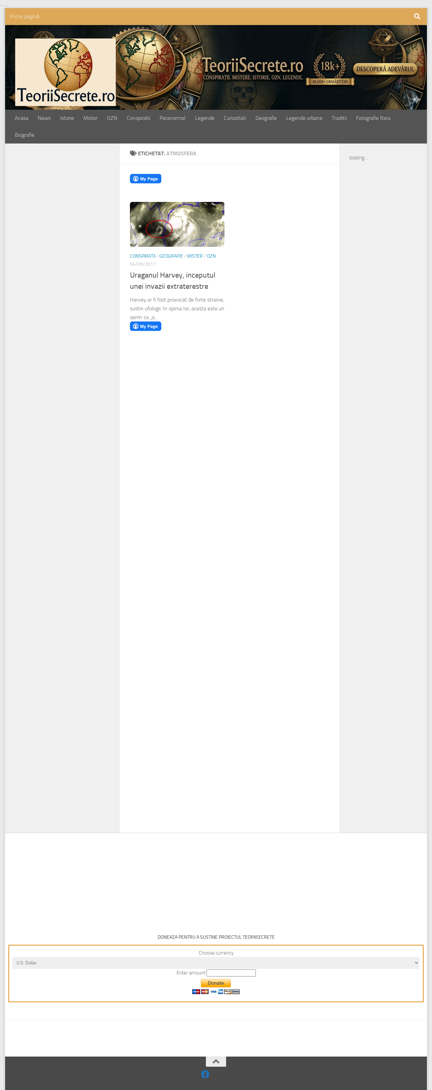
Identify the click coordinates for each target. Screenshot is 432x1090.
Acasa (21, 118)
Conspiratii (138, 118)
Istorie (67, 118)
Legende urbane (304, 118)
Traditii (339, 118)
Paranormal (173, 118)
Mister (90, 118)
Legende (204, 118)
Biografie (24, 135)
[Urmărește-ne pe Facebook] (205, 1074)
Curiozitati (235, 118)
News (44, 118)
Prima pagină (24, 16)
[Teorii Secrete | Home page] (65, 72)
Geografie (266, 118)
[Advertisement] (69, 259)
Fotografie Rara (373, 118)
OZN (112, 118)
